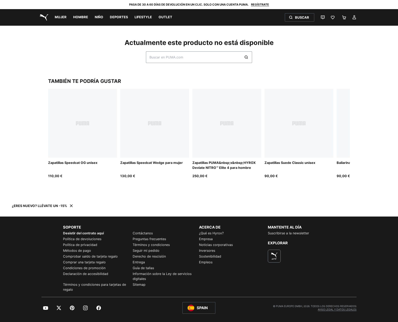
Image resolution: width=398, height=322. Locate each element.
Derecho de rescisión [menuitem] (149, 256)
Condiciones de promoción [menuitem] (84, 268)
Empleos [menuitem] (205, 262)
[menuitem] (60, 17)
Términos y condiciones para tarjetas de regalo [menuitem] (94, 287)
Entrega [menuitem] (139, 262)
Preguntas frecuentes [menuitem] (149, 239)
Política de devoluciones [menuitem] (82, 239)
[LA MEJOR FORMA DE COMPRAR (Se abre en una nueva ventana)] (274, 256)
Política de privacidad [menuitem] (80, 245)
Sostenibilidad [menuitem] (210, 256)
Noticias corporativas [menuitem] (216, 245)
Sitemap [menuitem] (139, 284)
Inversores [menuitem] (207, 250)
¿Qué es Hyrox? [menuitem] (211, 233)
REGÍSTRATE (260, 4)
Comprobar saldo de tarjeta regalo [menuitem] (90, 256)
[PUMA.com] (43, 17)
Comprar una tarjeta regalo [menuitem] (84, 262)
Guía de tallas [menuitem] (143, 268)
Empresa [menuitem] (206, 239)
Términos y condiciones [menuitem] (151, 245)
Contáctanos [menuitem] (143, 233)
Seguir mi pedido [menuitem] (146, 250)
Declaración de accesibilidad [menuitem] (85, 274)
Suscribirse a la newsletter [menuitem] (288, 233)
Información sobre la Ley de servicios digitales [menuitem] (162, 276)
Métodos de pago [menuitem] (77, 250)
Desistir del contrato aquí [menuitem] (83, 233)
